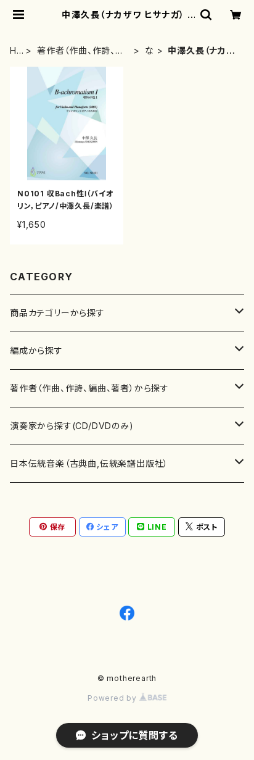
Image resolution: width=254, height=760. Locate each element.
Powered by (113, 698)
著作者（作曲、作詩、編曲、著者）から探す (81, 51)
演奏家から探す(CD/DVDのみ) (72, 425)
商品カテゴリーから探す (57, 312)
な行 (149, 51)
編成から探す (36, 350)
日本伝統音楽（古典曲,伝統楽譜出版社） (89, 463)
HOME (14, 51)
